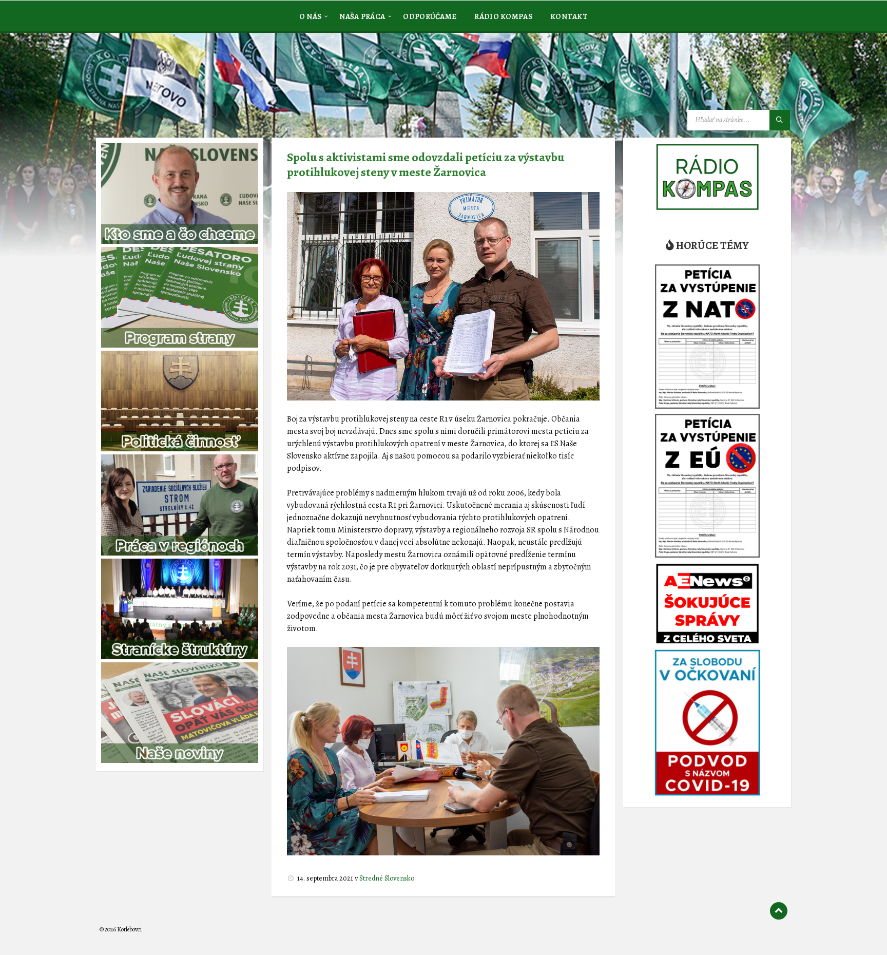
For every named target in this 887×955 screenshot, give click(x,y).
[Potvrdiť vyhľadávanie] (779, 120)
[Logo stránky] (177, 84)
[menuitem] (310, 16)
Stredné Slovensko (386, 878)
